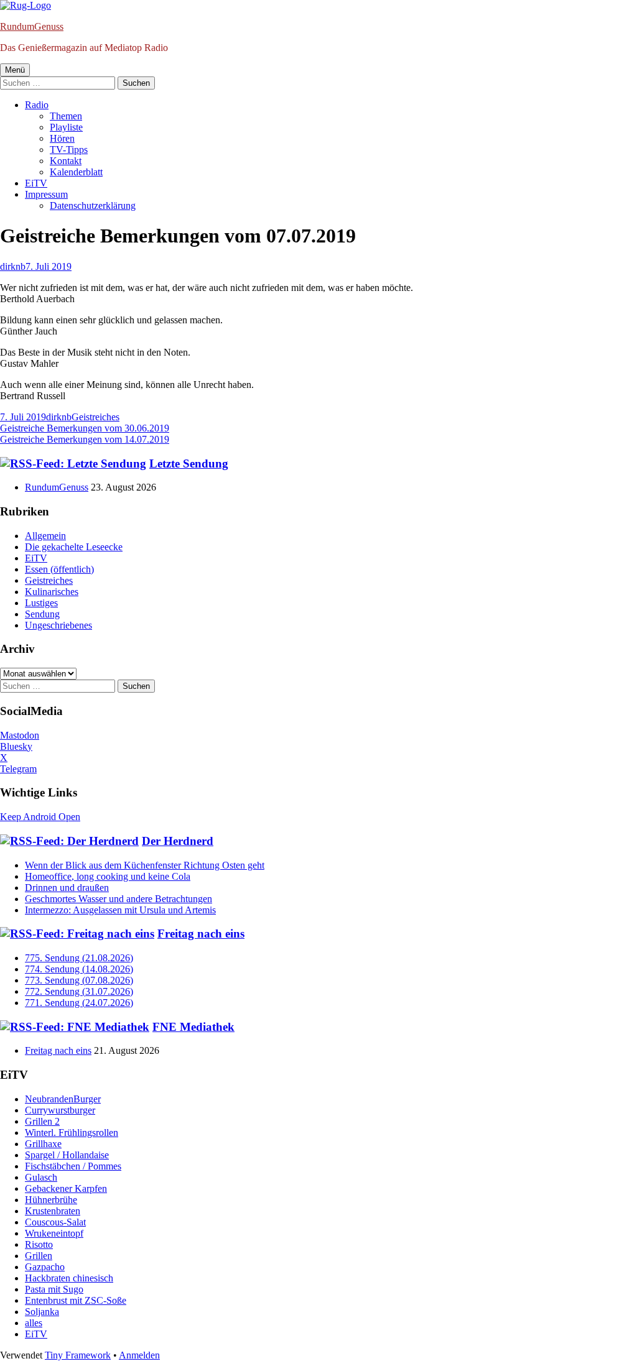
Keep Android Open (40, 816)
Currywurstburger (60, 1110)
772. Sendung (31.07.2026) (79, 991)
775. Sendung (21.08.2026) (79, 958)
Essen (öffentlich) (59, 569)
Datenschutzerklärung (93, 205)
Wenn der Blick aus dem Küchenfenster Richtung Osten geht (144, 865)
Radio (37, 104)
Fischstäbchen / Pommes (73, 1166)
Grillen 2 (42, 1121)
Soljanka (42, 1311)
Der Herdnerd (177, 840)
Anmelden (139, 1355)
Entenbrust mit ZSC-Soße (75, 1300)
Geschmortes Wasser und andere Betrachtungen (118, 898)
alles (33, 1322)
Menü (15, 70)
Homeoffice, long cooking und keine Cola (107, 876)
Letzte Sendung (188, 463)
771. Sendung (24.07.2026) (79, 1002)
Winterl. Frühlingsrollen (71, 1132)
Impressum (46, 194)
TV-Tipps (69, 149)
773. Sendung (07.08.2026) (79, 980)
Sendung (42, 614)
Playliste (66, 127)
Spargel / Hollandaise (67, 1155)
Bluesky (16, 746)
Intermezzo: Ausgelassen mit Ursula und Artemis (120, 910)
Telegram (18, 769)
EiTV (36, 183)
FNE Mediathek (193, 1026)
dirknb (13, 266)
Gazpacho (45, 1267)
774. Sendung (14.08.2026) (79, 969)
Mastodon (19, 735)
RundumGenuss (31, 26)
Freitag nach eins (200, 933)
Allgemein (45, 535)
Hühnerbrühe (51, 1199)
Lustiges (41, 602)
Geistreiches (95, 417)
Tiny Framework (78, 1355)
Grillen (38, 1255)
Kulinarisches (51, 591)
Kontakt (65, 160)
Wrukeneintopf (54, 1233)
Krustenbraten (52, 1211)
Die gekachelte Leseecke (74, 547)
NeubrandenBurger (63, 1099)
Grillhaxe (43, 1143)
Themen (66, 116)
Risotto (39, 1244)
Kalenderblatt (76, 172)
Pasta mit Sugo (54, 1289)
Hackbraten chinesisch (69, 1278)
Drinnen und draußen (67, 887)
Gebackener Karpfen (66, 1188)
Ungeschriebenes (58, 625)
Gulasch (41, 1177)
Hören (62, 138)
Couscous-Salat (55, 1222)
